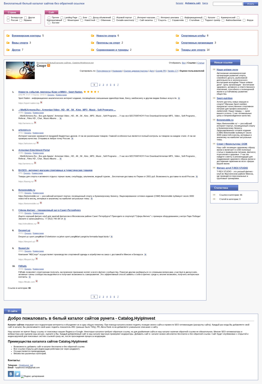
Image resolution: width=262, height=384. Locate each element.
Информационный (193, 17)
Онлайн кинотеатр (125, 20)
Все (184, 63)
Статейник (194, 20)
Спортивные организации (197, 42)
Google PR (161, 71)
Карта (205, 3)
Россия (14, 20)
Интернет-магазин (146, 17)
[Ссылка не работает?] (41, 103)
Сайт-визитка (146, 20)
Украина (27, 20)
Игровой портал (124, 17)
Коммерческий (228, 17)
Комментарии (61, 95)
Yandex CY (173, 71)
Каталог (179, 3)
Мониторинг (73, 20)
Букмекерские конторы (26, 35)
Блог (85, 17)
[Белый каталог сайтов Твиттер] (17, 376)
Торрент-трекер (212, 20)
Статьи (200, 63)
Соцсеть (162, 20)
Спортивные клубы (193, 35)
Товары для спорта (193, 49)
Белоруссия (17, 17)
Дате (151, 71)
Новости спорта (106, 35)
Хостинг (55, 23)
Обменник (106, 20)
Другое (31, 17)
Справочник (178, 20)
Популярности (103, 71)
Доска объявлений (102, 17)
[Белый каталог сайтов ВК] (11, 376)
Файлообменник (233, 20)
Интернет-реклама (170, 17)
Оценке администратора (136, 71)
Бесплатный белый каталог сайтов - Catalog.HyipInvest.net (65, 63)
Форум (250, 20)
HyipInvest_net (26, 365)
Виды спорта (20, 42)
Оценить (51, 95)
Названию (117, 71)
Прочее (55, 17)
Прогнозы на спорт (108, 42)
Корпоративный (54, 20)
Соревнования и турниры (112, 49)
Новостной (90, 20)
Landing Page (71, 17)
